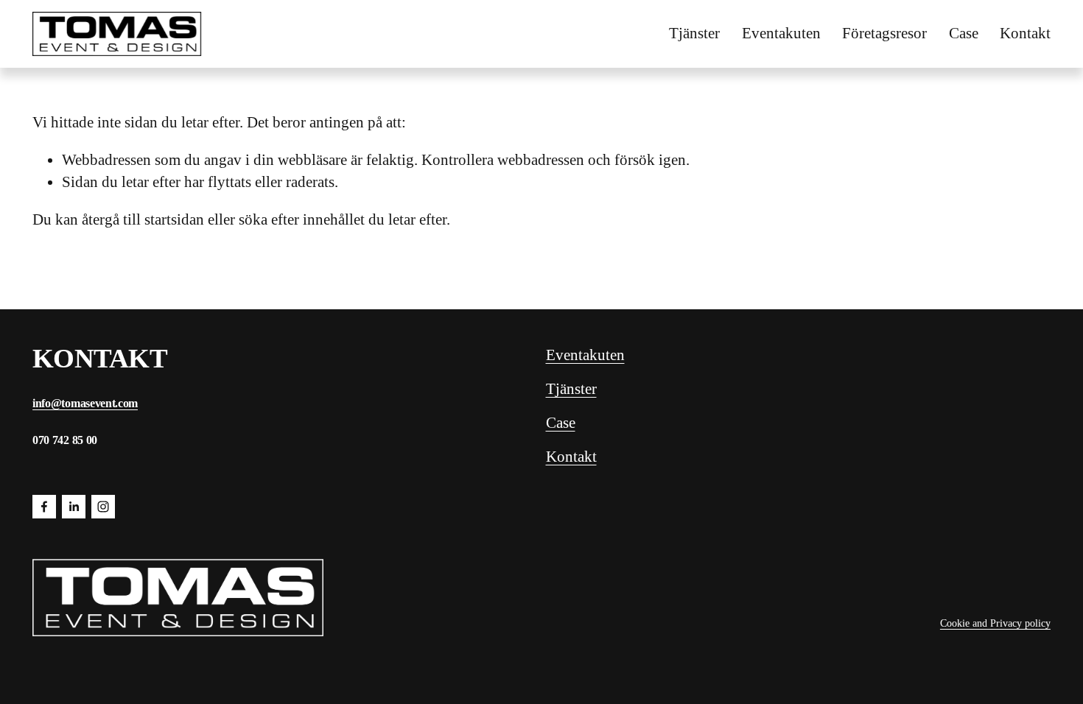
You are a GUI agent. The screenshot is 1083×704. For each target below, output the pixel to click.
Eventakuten (781, 33)
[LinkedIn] (73, 506)
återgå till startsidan (143, 219)
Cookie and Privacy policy (995, 623)
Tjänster (694, 33)
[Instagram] (103, 506)
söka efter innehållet (302, 219)
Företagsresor (884, 33)
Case (963, 33)
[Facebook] (44, 506)
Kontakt (1025, 33)
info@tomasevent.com (85, 403)
